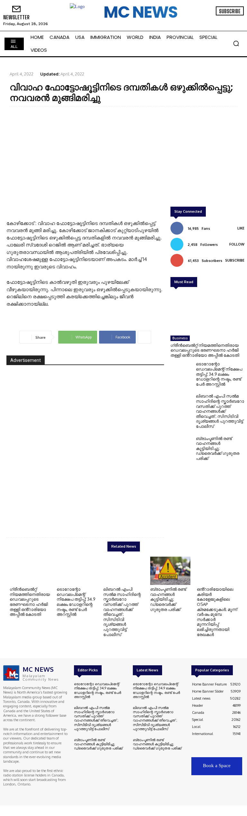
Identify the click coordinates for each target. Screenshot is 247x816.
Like (240, 228)
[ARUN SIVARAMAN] (85, 446)
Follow (236, 244)
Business (180, 338)
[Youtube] (236, 19)
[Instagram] (218, 19)
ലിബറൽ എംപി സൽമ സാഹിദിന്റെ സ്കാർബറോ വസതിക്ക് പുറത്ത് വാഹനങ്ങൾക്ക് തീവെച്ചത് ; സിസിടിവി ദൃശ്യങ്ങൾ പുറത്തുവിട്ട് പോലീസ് (220, 411)
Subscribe (234, 260)
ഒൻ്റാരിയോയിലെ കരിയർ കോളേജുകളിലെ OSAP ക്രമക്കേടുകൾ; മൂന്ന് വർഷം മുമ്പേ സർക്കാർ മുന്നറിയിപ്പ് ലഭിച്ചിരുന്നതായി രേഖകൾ (217, 612)
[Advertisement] (123, 158)
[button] (236, 43)
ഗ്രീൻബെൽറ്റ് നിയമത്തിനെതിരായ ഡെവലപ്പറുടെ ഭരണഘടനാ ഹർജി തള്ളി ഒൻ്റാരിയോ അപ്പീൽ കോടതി (204, 350)
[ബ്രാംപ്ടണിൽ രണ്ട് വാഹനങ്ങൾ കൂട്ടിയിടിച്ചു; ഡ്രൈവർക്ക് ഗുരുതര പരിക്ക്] (181, 446)
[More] (144, 337)
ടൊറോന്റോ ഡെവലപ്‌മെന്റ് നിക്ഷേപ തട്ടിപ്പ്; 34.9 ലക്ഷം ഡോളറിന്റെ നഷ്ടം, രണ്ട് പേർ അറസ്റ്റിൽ (219, 373)
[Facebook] (209, 19)
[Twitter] (227, 19)
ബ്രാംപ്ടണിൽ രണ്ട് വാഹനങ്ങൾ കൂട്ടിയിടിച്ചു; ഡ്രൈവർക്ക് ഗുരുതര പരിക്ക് (217, 448)
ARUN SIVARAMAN (131, 509)
